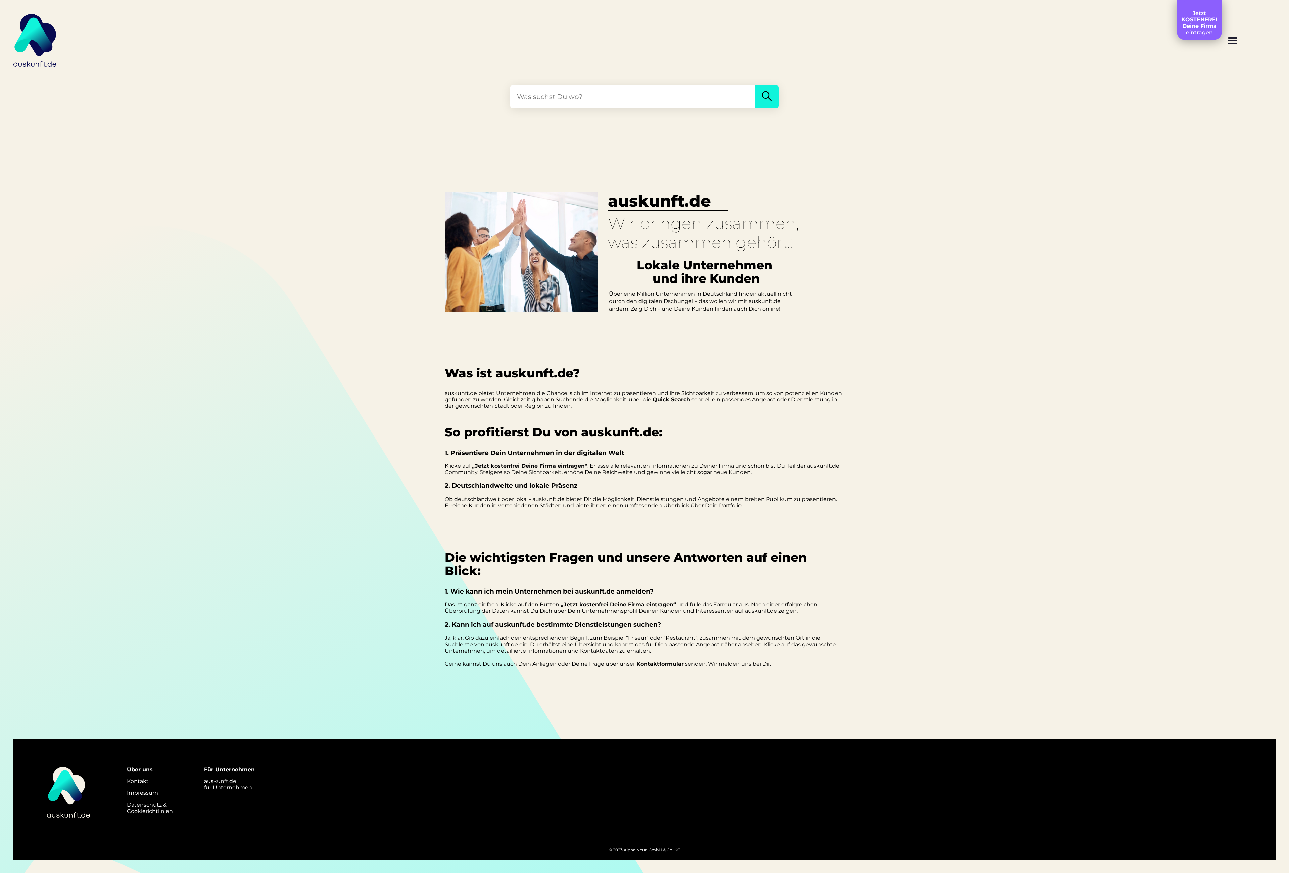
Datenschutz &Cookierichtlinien (150, 808)
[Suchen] (767, 96)
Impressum (142, 793)
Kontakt (138, 781)
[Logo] (35, 39)
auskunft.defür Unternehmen (228, 784)
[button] (1232, 41)
